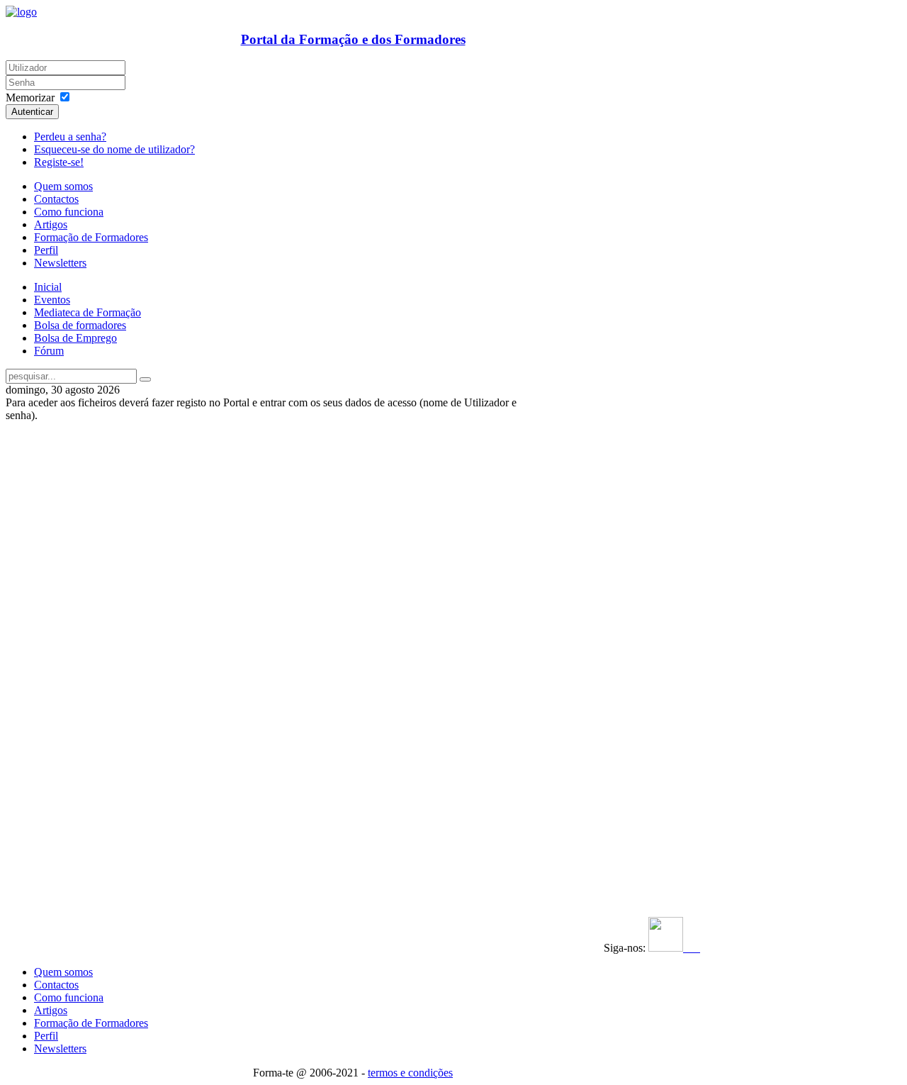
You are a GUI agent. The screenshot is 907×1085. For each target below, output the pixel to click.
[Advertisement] (93, 634)
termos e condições (410, 1073)
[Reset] (145, 379)
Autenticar (32, 111)
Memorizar (30, 97)
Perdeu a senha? (70, 136)
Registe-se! (59, 162)
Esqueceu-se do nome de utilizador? (114, 149)
